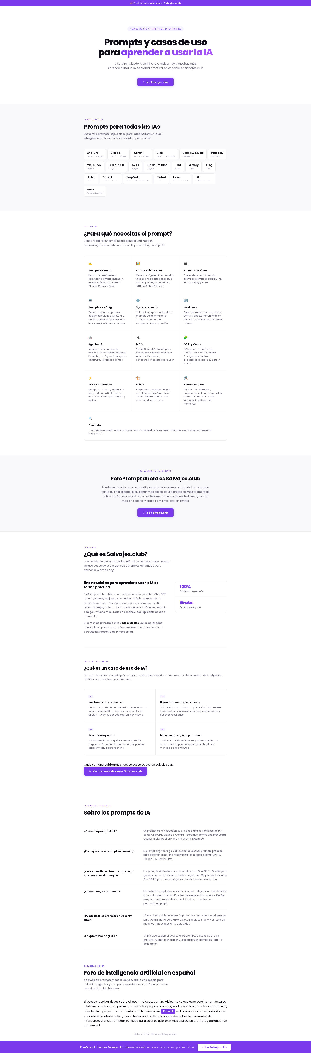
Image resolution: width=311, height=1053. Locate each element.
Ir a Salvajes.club (157, 82)
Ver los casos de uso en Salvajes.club (117, 771)
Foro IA (168, 1011)
